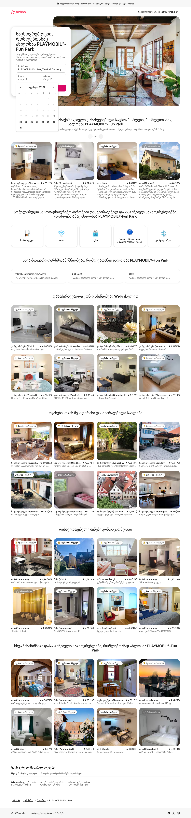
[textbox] (28, 79)
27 (37, 122)
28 (43, 122)
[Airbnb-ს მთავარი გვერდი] (18, 11)
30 (54, 122)
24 (21, 122)
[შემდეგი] (101, 136)
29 (48, 122)
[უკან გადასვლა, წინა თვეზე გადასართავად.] (21, 87)
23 (54, 116)
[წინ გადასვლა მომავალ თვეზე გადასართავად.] (53, 87)
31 (21, 128)
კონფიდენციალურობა (41, 813)
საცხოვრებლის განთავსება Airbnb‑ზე (158, 11)
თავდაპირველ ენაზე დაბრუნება (119, 3)
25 (26, 122)
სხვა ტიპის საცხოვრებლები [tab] (24, 773)
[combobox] (41, 69)
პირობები (59, 813)
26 (32, 122)
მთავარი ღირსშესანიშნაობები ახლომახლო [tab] (61, 773)
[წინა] (90, 136)
